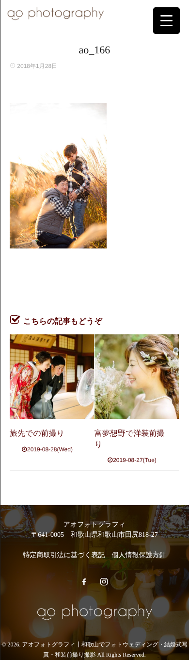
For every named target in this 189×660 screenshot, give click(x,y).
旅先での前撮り (37, 433)
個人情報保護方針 (138, 555)
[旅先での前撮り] (52, 376)
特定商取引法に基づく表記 (64, 555)
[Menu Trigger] (166, 20)
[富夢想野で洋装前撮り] (136, 376)
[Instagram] (103, 582)
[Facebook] (84, 582)
